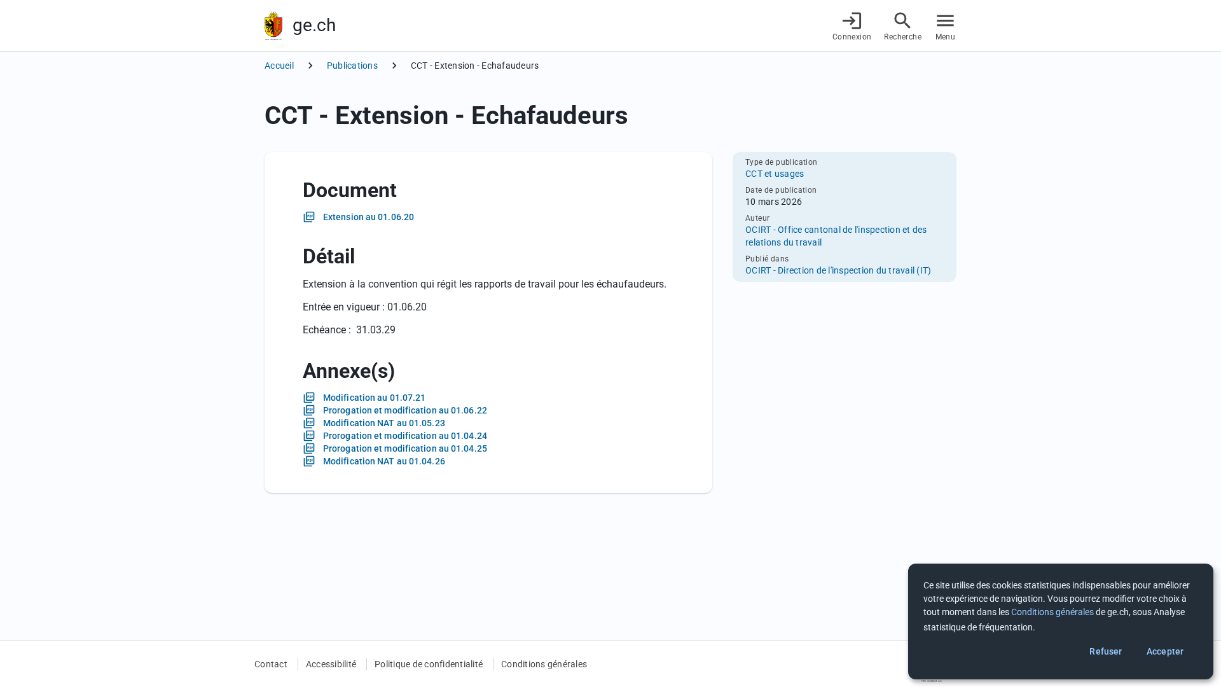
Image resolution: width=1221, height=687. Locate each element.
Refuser (1105, 651)
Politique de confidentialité (429, 664)
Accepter (1165, 651)
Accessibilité (331, 664)
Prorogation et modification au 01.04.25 (405, 448)
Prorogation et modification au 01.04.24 (405, 436)
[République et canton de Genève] (273, 25)
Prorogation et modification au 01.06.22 (405, 410)
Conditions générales (544, 664)
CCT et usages (774, 174)
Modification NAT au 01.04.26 (384, 461)
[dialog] (1060, 621)
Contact (270, 664)
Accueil (279, 65)
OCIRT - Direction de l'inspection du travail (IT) (838, 270)
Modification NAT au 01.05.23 (384, 423)
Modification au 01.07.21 (374, 397)
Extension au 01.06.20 (368, 217)
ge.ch (314, 25)
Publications (352, 65)
